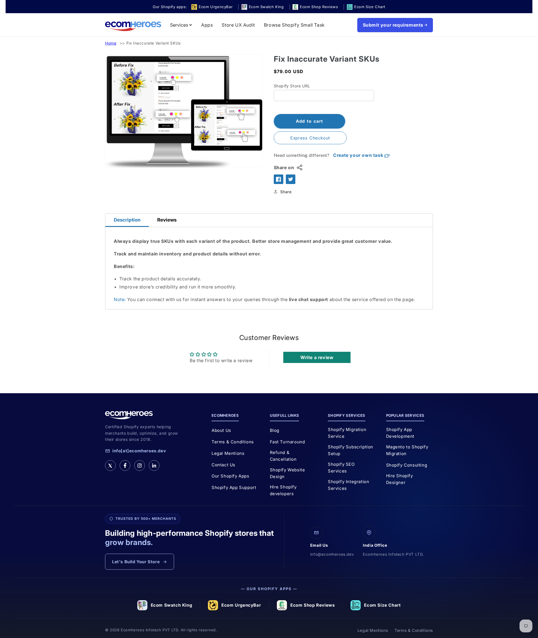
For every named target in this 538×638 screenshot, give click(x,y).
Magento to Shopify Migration (407, 450)
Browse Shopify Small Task (294, 25)
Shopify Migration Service (347, 433)
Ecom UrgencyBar (241, 605)
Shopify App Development (400, 433)
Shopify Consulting (406, 465)
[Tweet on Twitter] (290, 179)
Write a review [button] (316, 357)
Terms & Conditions (233, 441)
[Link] (154, 465)
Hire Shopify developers (283, 490)
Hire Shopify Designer (399, 479)
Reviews (167, 220)
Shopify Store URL (292, 85)
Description (127, 220)
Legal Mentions (228, 453)
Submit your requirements (393, 25)
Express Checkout (310, 138)
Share (286, 191)
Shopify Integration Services (348, 485)
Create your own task (358, 155)
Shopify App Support (234, 487)
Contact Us (223, 464)
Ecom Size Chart (382, 605)
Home (110, 43)
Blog (274, 430)
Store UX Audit (238, 25)
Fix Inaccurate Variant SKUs (153, 43)
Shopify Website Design (287, 473)
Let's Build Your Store (136, 561)
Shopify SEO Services (341, 468)
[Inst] (139, 465)
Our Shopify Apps (230, 476)
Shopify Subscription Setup (350, 450)
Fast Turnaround (287, 441)
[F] (125, 465)
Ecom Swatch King (171, 605)
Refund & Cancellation (283, 456)
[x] (110, 465)
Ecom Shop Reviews (312, 605)
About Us (221, 430)
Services (179, 25)
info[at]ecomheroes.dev (139, 450)
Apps (207, 25)
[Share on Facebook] (278, 179)
